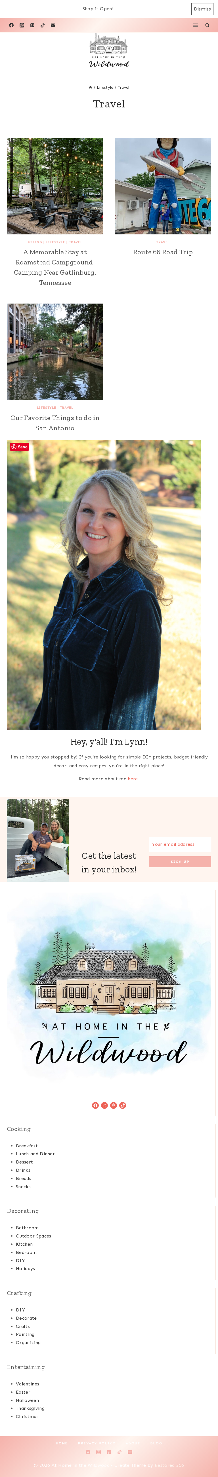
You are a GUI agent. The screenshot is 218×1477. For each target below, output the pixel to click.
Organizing (28, 1342)
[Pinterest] (32, 25)
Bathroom (27, 1227)
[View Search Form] (207, 25)
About (133, 1443)
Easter (23, 1392)
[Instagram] (21, 25)
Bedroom (26, 1252)
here (133, 778)
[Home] (91, 87)
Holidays (25, 1268)
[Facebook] (11, 25)
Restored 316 (169, 1465)
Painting (25, 1334)
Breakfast (27, 1145)
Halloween (27, 1400)
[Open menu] (195, 25)
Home (62, 1443)
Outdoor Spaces (33, 1236)
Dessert (24, 1162)
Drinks (23, 1170)
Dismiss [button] (202, 9)
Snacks (23, 1186)
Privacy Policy (97, 1443)
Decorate (26, 1318)
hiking (35, 242)
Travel (76, 242)
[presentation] (55, 186)
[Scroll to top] (204, 1455)
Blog (156, 1443)
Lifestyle (55, 242)
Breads (23, 1178)
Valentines (27, 1384)
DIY (20, 1260)
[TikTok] (42, 25)
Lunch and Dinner (35, 1153)
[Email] (53, 25)
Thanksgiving (30, 1408)
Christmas (27, 1416)
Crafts (23, 1326)
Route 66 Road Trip (163, 252)
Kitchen (24, 1244)
